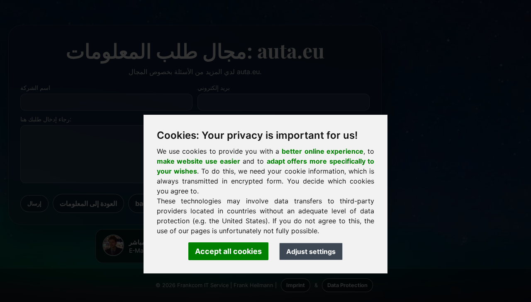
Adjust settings (311, 251)
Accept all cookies (228, 251)
